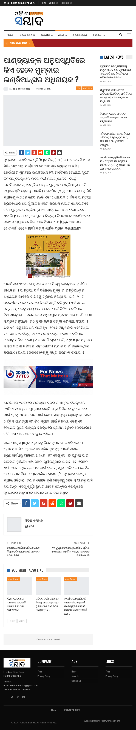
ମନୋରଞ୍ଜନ (79, 35)
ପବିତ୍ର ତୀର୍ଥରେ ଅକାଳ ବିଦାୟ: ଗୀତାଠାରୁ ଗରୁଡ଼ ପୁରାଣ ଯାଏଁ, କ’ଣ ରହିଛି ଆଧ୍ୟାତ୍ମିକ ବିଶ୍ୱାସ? (115, 138)
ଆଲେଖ (97, 35)
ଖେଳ (61, 35)
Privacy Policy (44, 676)
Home (44, 3)
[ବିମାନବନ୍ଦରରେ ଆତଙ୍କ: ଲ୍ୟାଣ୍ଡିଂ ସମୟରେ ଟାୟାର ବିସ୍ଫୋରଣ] (19, 586)
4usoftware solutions (110, 721)
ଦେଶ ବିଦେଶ (27, 35)
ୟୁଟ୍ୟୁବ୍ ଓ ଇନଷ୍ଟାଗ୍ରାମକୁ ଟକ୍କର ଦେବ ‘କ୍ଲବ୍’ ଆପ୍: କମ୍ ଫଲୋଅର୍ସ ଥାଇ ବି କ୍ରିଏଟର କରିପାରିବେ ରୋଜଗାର (115, 71)
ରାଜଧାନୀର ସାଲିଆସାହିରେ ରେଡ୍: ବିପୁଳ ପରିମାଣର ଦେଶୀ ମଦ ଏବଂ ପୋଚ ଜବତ (23, 551)
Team (40, 671)
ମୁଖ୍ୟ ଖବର (87, 88)
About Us (53, 3)
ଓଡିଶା (10, 35)
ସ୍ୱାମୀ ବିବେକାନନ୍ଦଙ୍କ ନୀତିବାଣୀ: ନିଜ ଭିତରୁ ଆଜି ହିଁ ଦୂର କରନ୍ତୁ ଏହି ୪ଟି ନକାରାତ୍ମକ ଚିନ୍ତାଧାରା (116, 95)
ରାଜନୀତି (45, 35)
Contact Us (66, 3)
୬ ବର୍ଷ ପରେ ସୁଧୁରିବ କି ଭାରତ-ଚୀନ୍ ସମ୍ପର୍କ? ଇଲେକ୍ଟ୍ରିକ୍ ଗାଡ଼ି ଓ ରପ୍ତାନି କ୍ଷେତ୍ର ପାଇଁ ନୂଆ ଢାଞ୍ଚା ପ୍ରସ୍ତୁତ (115, 162)
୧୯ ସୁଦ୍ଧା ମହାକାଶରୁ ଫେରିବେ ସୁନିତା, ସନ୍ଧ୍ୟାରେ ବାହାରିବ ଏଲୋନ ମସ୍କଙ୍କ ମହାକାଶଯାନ (70, 551)
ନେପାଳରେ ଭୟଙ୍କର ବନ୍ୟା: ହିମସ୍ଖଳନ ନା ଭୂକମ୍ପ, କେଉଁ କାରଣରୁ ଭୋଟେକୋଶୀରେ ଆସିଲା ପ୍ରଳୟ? (88, 43)
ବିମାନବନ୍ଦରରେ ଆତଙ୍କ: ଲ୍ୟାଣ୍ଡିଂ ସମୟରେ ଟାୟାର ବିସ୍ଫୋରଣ (113, 117)
